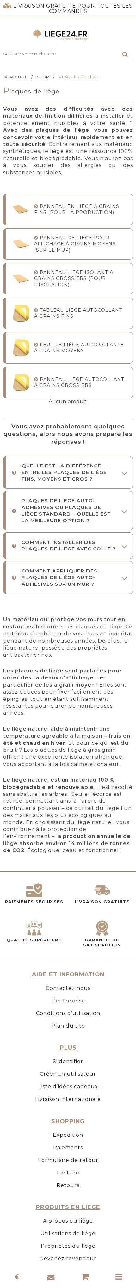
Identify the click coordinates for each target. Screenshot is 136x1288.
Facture (68, 1173)
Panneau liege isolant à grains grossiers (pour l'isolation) (73, 278)
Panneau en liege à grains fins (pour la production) (76, 209)
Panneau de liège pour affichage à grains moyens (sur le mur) (75, 244)
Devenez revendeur (68, 1259)
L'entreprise (68, 1001)
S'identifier (68, 1061)
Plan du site (68, 1026)
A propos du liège (68, 1221)
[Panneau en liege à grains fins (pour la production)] (20, 209)
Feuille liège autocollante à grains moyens (79, 348)
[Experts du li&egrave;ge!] (68, 35)
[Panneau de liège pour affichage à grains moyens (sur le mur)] (20, 244)
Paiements (68, 1148)
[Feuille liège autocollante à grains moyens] (20, 347)
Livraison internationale (68, 1099)
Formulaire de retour (68, 1160)
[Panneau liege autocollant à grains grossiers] (20, 382)
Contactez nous (68, 988)
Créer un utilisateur (68, 1074)
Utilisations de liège (68, 1233)
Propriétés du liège (68, 1246)
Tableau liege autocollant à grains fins (78, 313)
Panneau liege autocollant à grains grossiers (79, 382)
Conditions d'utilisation (68, 1013)
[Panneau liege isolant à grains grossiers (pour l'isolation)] (20, 278)
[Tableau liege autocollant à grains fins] (20, 313)
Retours (68, 1185)
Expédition (68, 1135)
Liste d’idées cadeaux (68, 1087)
